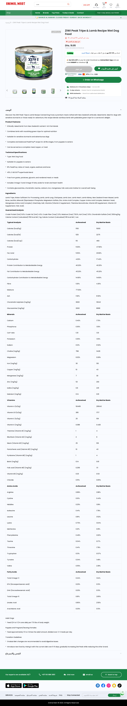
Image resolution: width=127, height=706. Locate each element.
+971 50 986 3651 (48, 675)
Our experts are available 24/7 (17, 675)
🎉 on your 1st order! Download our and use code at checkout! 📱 (93, 61)
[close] (121, 17)
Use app (86, 5)
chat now (70, 675)
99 (69, 98)
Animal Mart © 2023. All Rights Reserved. (63, 703)
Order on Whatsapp (94, 80)
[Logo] (18, 3)
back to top (112, 674)
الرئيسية (8, 22)
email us (89, 675)
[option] (34, 58)
